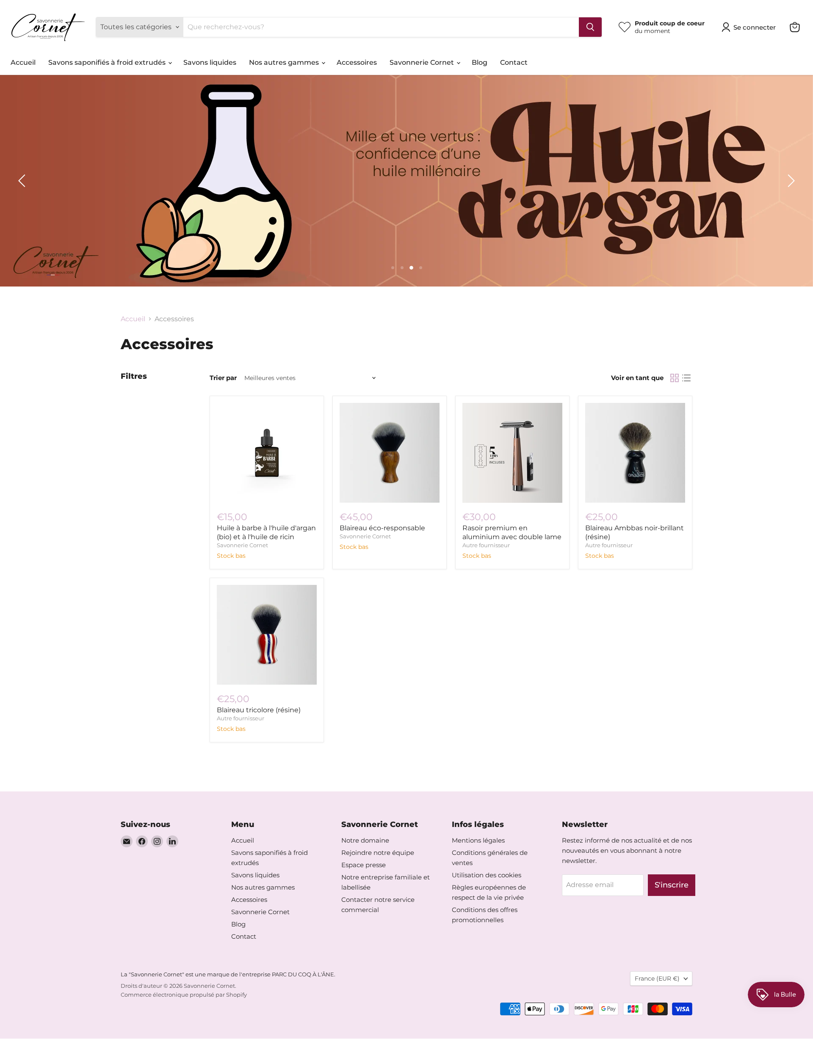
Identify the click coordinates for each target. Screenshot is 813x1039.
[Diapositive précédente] (23, 180)
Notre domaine (365, 840)
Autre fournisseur (486, 545)
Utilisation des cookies (486, 875)
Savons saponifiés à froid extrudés (107, 62)
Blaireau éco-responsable (382, 528)
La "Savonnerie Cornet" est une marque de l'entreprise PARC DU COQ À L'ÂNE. (228, 974)
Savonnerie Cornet (423, 62)
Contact (514, 62)
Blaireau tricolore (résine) (259, 710)
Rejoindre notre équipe (377, 853)
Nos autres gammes (285, 62)
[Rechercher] (590, 27)
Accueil (23, 62)
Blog (479, 62)
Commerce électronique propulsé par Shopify (184, 994)
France (657, 978)
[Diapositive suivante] (789, 180)
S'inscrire (672, 885)
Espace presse (363, 865)
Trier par (223, 377)
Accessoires (357, 62)
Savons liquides (209, 62)
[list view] (686, 378)
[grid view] (674, 378)
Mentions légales (478, 840)
